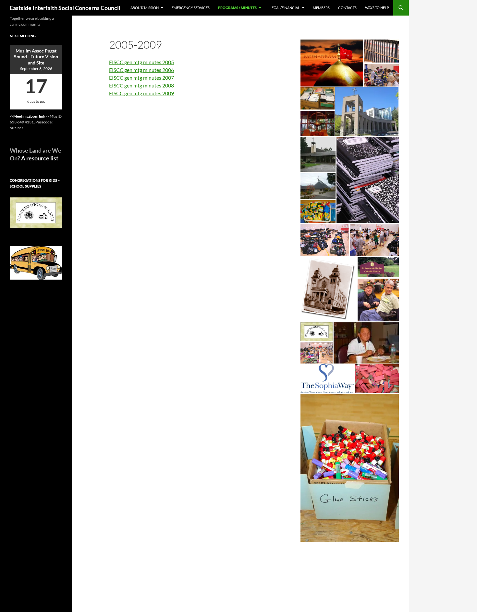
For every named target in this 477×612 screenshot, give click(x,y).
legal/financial (285, 8)
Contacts (347, 8)
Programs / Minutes (237, 8)
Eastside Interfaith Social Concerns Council (65, 7)
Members (321, 8)
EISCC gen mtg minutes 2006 (141, 70)
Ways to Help (377, 8)
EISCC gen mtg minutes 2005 (141, 62)
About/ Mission (144, 8)
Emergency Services (191, 8)
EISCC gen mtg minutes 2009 (141, 93)
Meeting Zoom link (29, 116)
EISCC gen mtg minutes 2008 (141, 85)
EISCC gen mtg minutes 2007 (141, 78)
